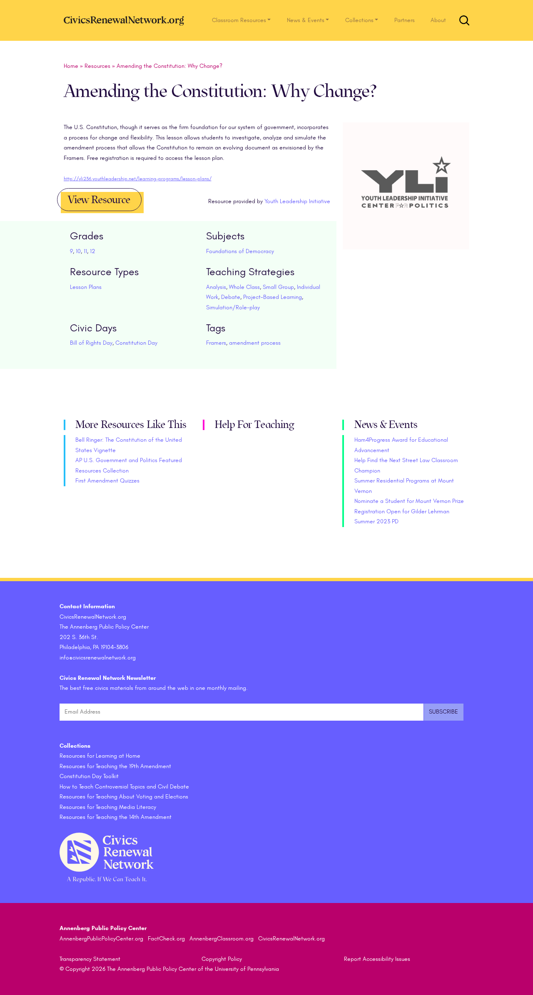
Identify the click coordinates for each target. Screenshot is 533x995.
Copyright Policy (222, 959)
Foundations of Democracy (240, 251)
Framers (216, 342)
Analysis (216, 287)
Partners (404, 20)
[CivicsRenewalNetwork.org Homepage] (126, 20)
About (438, 20)
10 (78, 251)
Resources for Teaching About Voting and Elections (124, 796)
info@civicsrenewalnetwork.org (98, 657)
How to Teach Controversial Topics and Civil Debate (124, 786)
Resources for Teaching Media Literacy (108, 807)
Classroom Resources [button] (239, 20)
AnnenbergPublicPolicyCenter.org (101, 938)
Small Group (278, 287)
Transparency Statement (90, 959)
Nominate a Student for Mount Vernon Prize (409, 501)
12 (92, 251)
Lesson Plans (86, 287)
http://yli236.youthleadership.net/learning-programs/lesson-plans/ (138, 179)
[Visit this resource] (406, 195)
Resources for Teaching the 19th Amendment (115, 766)
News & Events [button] (305, 20)
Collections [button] (359, 20)
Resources (97, 66)
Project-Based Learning (272, 297)
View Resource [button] (99, 200)
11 (85, 251)
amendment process (255, 342)
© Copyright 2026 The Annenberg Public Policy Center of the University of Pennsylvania (169, 969)
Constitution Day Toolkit (89, 776)
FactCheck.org (166, 938)
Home (71, 66)
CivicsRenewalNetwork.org (291, 938)
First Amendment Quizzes (107, 480)
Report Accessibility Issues (377, 959)
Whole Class (244, 287)
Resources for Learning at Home (100, 755)
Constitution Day (136, 342)
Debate (230, 297)
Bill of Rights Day (91, 342)
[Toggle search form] (464, 20)
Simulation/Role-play (233, 307)
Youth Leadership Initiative (297, 201)
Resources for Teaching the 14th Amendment (116, 817)
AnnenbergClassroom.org (221, 938)
